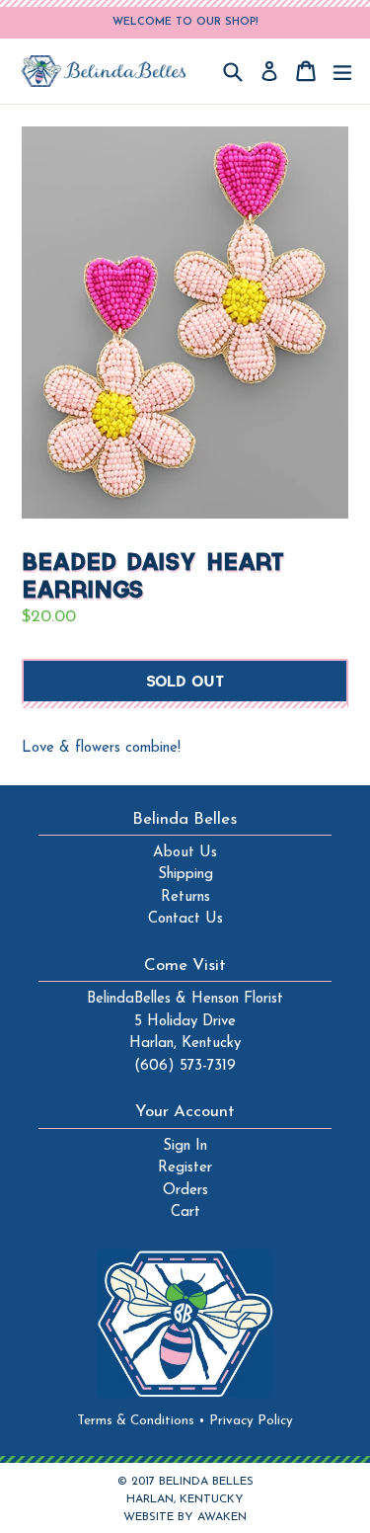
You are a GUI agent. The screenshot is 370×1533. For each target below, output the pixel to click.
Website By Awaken (185, 1517)
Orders (185, 1190)
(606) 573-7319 (185, 1066)
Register (185, 1168)
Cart (185, 1212)
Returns (185, 897)
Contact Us (185, 919)
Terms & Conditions (141, 1420)
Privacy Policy (251, 1420)
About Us (185, 853)
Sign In (185, 1146)
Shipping (185, 874)
